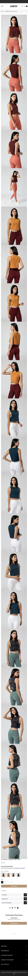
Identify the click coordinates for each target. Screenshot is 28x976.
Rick (14, 973)
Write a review (14, 923)
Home (2, 11)
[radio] (3, 875)
